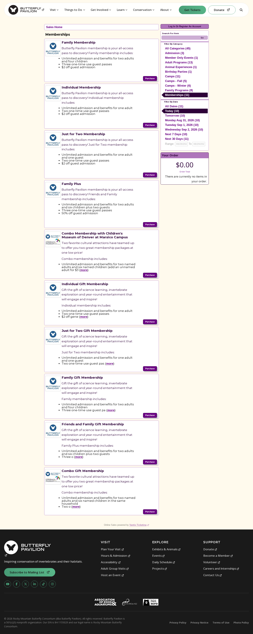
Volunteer (211, 562)
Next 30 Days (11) (177, 139)
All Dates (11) (174, 106)
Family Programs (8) (179, 90)
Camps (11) (172, 76)
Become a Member (218, 556)
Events (158, 556)
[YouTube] (7, 584)
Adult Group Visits (115, 568)
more (83, 270)
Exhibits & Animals (166, 549)
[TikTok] (43, 584)
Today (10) (172, 111)
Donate (210, 549)
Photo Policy (241, 622)
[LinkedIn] (34, 584)
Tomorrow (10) (175, 115)
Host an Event (112, 575)
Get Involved (99, 10)
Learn (121, 10)
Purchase (150, 78)
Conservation (142, 10)
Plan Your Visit (112, 549)
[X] (25, 584)
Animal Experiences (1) (181, 67)
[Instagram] (52, 584)
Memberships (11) (177, 95)
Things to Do (73, 10)
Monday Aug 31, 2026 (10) (182, 120)
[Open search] (241, 9)
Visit (53, 10)
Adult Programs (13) (179, 62)
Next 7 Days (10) (176, 134)
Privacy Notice (199, 622)
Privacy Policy (178, 622)
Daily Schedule (163, 562)
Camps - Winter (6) (178, 85)
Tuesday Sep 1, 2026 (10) (182, 125)
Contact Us (212, 575)
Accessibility (111, 562)
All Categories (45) (178, 48)
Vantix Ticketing (139, 525)
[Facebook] (16, 584)
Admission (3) (174, 53)
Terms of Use (221, 622)
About (164, 10)
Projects (159, 568)
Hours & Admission (115, 556)
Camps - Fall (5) (176, 81)
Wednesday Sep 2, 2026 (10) (184, 129)
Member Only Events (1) (181, 57)
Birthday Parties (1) (178, 71)
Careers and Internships (221, 568)
